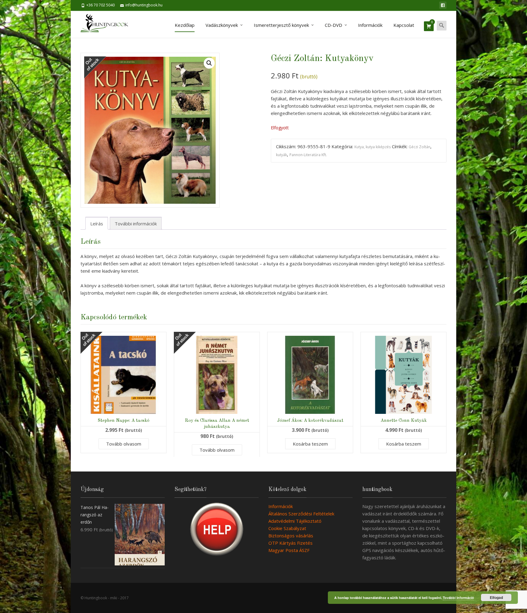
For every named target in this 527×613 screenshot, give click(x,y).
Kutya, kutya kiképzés (372, 146)
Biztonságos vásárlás (290, 535)
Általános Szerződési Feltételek (301, 514)
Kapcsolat (403, 25)
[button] (209, 63)
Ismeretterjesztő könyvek (281, 25)
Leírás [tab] (96, 223)
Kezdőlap (185, 25)
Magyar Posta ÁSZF (289, 550)
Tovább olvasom (123, 444)
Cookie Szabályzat (287, 528)
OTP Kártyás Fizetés (290, 543)
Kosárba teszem (310, 444)
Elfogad (496, 597)
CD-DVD (333, 25)
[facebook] (442, 5)
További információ (458, 597)
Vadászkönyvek (222, 25)
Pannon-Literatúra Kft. (308, 154)
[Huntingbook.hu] (107, 24)
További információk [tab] (136, 223)
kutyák (281, 154)
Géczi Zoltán (419, 146)
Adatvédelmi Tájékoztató (294, 521)
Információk (370, 25)
